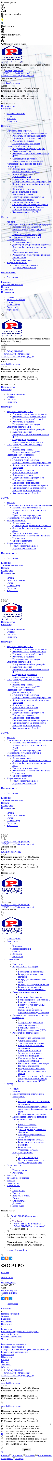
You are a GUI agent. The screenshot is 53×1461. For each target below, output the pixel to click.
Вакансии (11, 118)
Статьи (10, 302)
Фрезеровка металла (22, 260)
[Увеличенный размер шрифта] (3, 11)
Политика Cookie (18, 1444)
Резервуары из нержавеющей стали (29, 136)
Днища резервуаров (21, 176)
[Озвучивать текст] (3, 38)
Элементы (6, 1364)
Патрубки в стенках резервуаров (28, 197)
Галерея (10, 297)
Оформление (7, 1357)
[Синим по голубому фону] (2, 23)
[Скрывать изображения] (2, 32)
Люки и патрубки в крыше (25, 192)
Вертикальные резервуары (20, 131)
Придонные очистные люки (26, 202)
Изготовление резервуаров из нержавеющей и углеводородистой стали (29, 229)
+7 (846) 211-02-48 (14, 70)
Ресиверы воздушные (11, 1336)
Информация (7, 292)
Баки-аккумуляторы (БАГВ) (25, 212)
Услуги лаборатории (17, 262)
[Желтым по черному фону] (2, 20)
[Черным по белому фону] (2, 17)
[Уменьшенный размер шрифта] (2, 5)
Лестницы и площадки (23, 189)
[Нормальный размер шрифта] (3, 8)
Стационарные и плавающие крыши (30, 204)
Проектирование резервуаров (26, 234)
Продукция (6, 126)
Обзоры (5, 1367)
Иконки (5, 1362)
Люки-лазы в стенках (22, 194)
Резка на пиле (19, 257)
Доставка (11, 307)
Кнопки (5, 1359)
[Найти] (3, 348)
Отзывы (11, 116)
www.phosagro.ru (9, 1290)
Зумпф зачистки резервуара (25, 179)
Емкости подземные (22, 151)
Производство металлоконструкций (24, 237)
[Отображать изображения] (2, 29)
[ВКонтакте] (3, 1258)
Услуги (4, 217)
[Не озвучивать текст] (2, 41)
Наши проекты (8, 272)
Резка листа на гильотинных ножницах (31, 255)
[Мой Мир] (10, 1258)
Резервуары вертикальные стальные (29, 133)
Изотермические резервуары (26, 143)
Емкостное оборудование (19, 146)
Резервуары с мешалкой (23, 141)
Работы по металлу (16, 239)
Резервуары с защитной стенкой (27, 138)
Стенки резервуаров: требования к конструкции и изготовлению (29, 208)
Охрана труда (13, 304)
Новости (5, 287)
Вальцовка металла (21, 242)
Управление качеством (12, 284)
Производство (8, 106)
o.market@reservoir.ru (11, 83)
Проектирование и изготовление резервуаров (29, 224)
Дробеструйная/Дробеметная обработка (31, 244)
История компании (16, 113)
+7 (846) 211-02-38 (17, 75)
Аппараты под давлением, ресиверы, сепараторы (25, 1349)
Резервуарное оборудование (20, 174)
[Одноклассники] (6, 1258)
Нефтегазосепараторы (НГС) (26, 171)
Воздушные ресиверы (22, 169)
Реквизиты (12, 121)
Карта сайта (12, 310)
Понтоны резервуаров (23, 199)
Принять (26, 1449)
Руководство (7, 289)
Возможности (7, 1354)
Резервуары (12, 277)
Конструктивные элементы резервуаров (31, 181)
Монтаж (11, 222)
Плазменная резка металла (25, 252)
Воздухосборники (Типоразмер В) (28, 148)
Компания (6, 108)
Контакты (6, 282)
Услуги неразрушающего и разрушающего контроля (25, 266)
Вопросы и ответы (16, 299)
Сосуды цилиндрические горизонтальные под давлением (27, 160)
